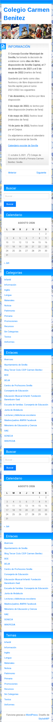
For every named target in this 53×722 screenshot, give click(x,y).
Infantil (7, 279)
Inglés (7, 290)
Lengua (7, 295)
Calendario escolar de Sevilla (23, 145)
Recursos (9, 326)
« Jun (6, 263)
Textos (7, 336)
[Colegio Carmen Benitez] (26, 31)
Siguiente (41, 172)
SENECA (8, 436)
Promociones (11, 321)
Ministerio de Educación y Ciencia (20, 425)
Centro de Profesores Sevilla (18, 385)
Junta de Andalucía (13, 410)
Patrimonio (9, 310)
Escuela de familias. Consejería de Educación (26, 404)
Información (10, 284)
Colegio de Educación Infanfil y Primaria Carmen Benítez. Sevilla (26, 158)
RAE (6, 430)
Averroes (8, 359)
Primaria (8, 316)
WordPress (32, 714)
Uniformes (9, 342)
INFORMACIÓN (19, 46)
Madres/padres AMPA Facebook (20, 420)
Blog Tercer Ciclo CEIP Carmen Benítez (23, 370)
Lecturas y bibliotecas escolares (20, 415)
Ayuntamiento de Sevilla (15, 364)
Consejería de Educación (16, 390)
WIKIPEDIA (9, 441)
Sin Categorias (11, 331)
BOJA (7, 380)
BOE (6, 375)
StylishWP (44, 718)
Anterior (12, 172)
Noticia (7, 305)
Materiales (9, 300)
